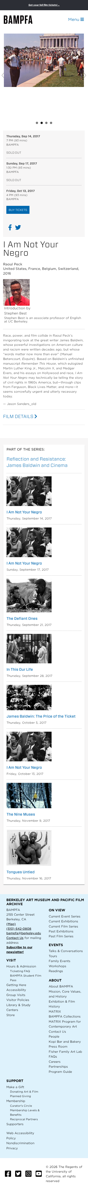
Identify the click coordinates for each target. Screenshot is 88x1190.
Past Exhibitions (61, 931)
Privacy (12, 1148)
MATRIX (55, 1011)
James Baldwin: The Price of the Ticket (41, 716)
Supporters (15, 1124)
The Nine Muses (21, 814)
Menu (74, 19)
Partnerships (58, 1066)
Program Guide (60, 1071)
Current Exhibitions (63, 921)
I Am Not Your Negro (24, 512)
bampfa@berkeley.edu (23, 933)
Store (10, 1015)
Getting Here (16, 985)
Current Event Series (64, 916)
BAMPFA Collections (65, 1016)
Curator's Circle (21, 1105)
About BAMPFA (61, 986)
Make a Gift (15, 1087)
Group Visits (15, 995)
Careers (55, 1061)
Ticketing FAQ (20, 971)
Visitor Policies (17, 1000)
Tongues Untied (21, 872)
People (54, 1036)
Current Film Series (63, 926)
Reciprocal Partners (24, 1119)
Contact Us (15, 938)
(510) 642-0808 (18, 928)
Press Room (58, 1046)
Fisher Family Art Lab (65, 1051)
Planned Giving (20, 1096)
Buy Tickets (18, 210)
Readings (56, 971)
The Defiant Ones (22, 618)
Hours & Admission (21, 966)
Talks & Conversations (66, 951)
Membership (15, 1101)
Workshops (57, 966)
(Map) (11, 924)
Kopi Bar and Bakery (65, 1041)
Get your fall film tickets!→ (44, 5)
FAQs (53, 1056)
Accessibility (16, 990)
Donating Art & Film (24, 1091)
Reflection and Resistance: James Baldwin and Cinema (37, 462)
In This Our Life (20, 669)
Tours (53, 956)
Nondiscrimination (20, 1143)
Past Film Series (61, 936)
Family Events (59, 961)
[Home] (21, 19)
